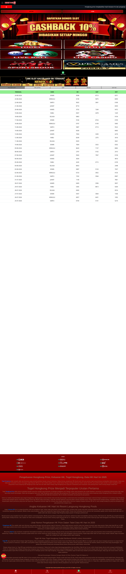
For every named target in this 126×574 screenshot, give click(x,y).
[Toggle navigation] (2, 3)
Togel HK (5, 541)
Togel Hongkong (6, 481)
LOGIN (92, 11)
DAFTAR (31, 11)
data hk (12, 531)
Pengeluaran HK (7, 525)
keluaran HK (11, 509)
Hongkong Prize (10, 491)
